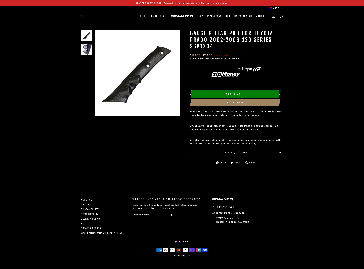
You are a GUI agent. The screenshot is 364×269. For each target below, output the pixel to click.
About (260, 16)
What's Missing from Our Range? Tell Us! (102, 232)
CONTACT (86, 204)
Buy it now (235, 102)
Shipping (209, 58)
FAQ (83, 223)
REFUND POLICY (89, 214)
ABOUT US (86, 199)
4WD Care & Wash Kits (215, 16)
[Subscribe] (173, 215)
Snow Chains (243, 16)
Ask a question (236, 152)
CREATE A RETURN (91, 228)
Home (143, 16)
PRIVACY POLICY (90, 209)
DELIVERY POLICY (90, 218)
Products (157, 16)
